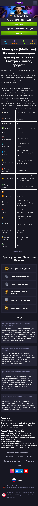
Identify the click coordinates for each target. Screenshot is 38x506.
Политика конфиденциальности (19, 452)
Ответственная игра (24, 457)
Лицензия (30, 461)
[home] (19, 3)
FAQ (19, 465)
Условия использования (13, 461)
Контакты (9, 457)
